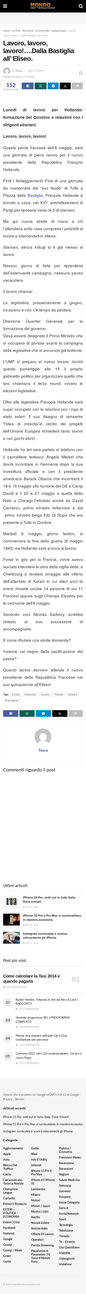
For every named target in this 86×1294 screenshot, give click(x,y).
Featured (8, 1233)
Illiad (34, 1154)
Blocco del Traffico (10, 1167)
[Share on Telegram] (53, 86)
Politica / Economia (65, 1150)
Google (7, 1239)
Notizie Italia (39, 1228)
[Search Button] (81, 6)
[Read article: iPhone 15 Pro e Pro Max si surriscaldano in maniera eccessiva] (11, 920)
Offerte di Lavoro (42, 1234)
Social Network (69, 1213)
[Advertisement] (43, 17)
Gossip (7, 1244)
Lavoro (45, 694)
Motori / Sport (40, 1206)
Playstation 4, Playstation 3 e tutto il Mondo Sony (40, 1256)
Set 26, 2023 (31, 925)
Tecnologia (66, 1225)
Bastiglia (35, 195)
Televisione (66, 1230)
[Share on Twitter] (65, 86)
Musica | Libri (39, 1211)
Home (6, 31)
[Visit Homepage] (43, 6)
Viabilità (64, 1253)
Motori (35, 1200)
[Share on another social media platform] (77, 86)
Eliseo (16, 694)
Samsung (65, 1185)
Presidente (12, 700)
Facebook (9, 1228)
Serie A (63, 1208)
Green (7, 1256)
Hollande (30, 694)
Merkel (58, 694)
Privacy (7, 1099)
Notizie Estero (59, 31)
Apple (7, 1154)
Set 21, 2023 (31, 943)
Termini (19, 1099)
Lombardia (38, 1189)
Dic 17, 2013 (36, 71)
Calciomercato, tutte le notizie (13, 1182)
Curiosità (9, 1198)
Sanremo (65, 1191)
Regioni (64, 1174)
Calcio (7, 1174)
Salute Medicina (69, 1180)
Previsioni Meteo (70, 1157)
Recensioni (66, 1168)
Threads (64, 1236)
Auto (6, 1159)
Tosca (18, 71)
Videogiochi (67, 1258)
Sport (62, 1219)
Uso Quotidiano (69, 1247)
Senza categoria (69, 1202)
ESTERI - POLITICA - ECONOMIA (30, 31)
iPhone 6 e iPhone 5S (43, 1182)
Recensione (66, 1163)
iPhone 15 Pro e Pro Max (41, 1173)
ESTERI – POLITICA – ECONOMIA (11, 1213)
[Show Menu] (5, 6)
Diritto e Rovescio (15, 1204)
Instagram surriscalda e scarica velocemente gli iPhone (37, 1131)
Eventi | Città (11, 1222)
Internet (36, 1165)
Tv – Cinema (67, 1242)
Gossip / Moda (12, 1250)
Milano (35, 1195)
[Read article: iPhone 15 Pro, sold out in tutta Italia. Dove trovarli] (11, 901)
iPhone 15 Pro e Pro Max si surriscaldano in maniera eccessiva (43, 1124)
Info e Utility (39, 1159)
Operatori (37, 1239)
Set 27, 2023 (31, 907)
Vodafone (65, 1264)
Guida (7, 1261)
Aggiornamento (13, 1148)
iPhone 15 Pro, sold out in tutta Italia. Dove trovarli (35, 1117)
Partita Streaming (42, 1245)
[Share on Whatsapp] (41, 86)
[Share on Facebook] (28, 86)
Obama (72, 694)
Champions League (10, 1191)
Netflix (35, 1217)
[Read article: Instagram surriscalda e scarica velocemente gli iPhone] (11, 938)
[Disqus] (43, 827)
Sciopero (65, 1197)
